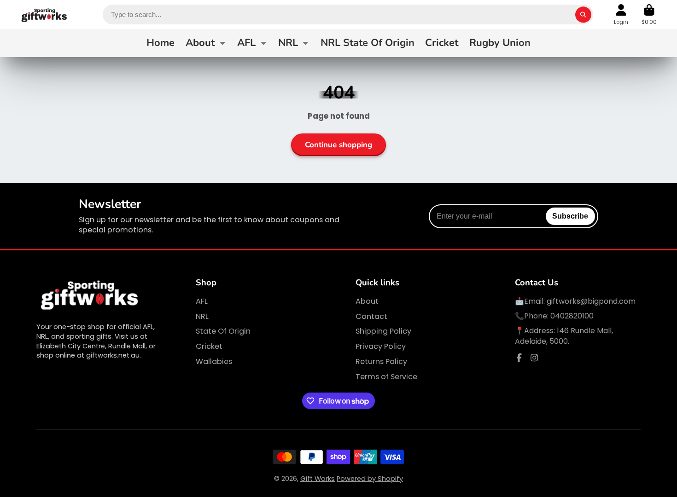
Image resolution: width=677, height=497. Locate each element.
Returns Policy (381, 362)
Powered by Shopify (370, 478)
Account (621, 14)
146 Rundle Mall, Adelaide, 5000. (564, 335)
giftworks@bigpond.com (591, 301)
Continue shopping (338, 144)
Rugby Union (500, 43)
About (200, 43)
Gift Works (317, 478)
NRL (288, 43)
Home (160, 43)
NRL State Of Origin (367, 43)
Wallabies (214, 362)
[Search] (583, 14)
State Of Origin (223, 331)
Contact (371, 317)
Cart (649, 14)
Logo (44, 14)
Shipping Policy (383, 331)
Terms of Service (386, 377)
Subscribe (570, 216)
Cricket (441, 43)
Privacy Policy (381, 346)
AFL (246, 43)
